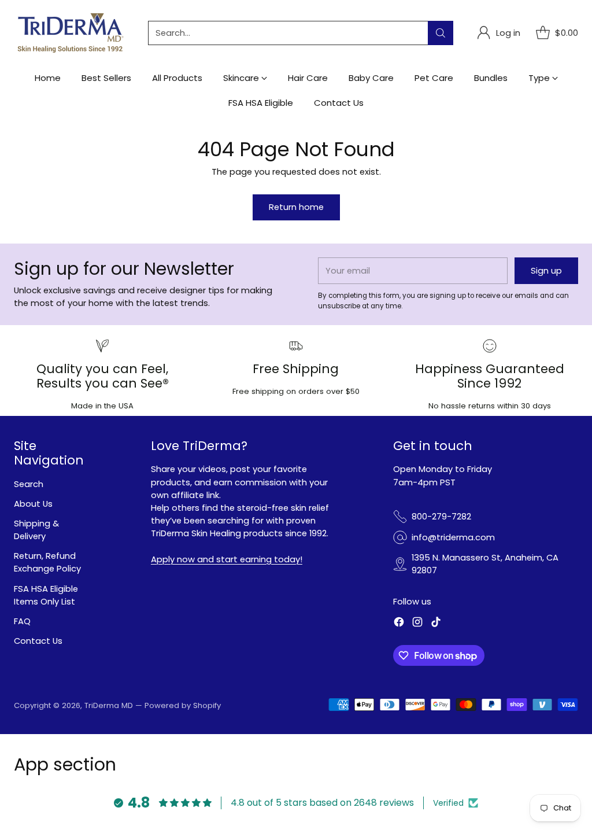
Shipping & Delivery (36, 529)
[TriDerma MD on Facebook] (399, 623)
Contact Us (38, 641)
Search (28, 484)
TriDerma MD (109, 705)
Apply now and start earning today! (226, 559)
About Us (33, 503)
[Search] (440, 33)
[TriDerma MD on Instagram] (417, 623)
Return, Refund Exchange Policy (47, 562)
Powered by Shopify (183, 705)
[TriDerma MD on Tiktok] (436, 623)
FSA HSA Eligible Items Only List (46, 595)
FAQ (22, 621)
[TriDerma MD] (72, 33)
